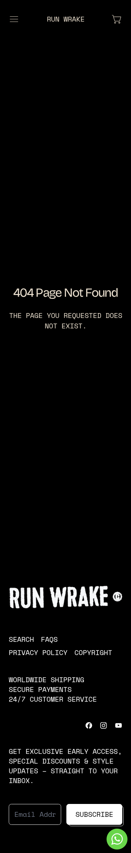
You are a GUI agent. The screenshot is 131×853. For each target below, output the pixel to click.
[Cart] (117, 19)
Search (21, 639)
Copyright (93, 652)
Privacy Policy (38, 652)
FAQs (49, 639)
